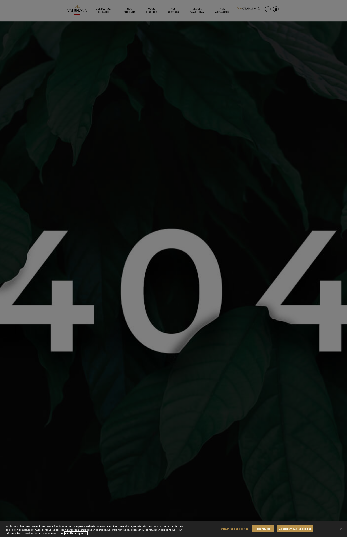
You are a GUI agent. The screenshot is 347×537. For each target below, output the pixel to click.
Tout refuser (262, 528)
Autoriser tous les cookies (295, 528)
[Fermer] (341, 529)
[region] (173, 529)
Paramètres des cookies (234, 528)
